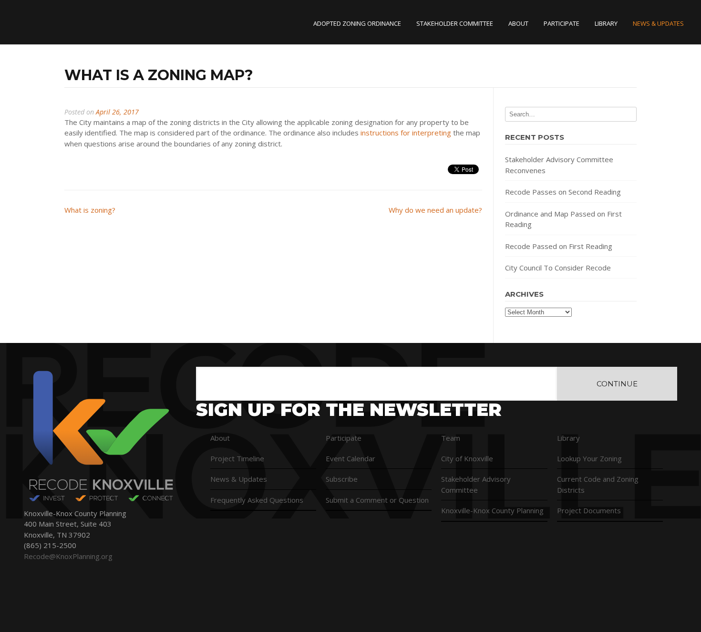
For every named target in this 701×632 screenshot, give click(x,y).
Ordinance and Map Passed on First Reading (563, 219)
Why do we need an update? (435, 210)
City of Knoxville (467, 458)
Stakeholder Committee (454, 23)
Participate (561, 23)
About (518, 23)
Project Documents (589, 510)
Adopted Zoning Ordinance (357, 23)
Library (606, 23)
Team (450, 438)
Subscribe (342, 479)
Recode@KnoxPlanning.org (68, 556)
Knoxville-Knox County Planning (492, 510)
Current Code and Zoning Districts (598, 484)
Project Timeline (237, 458)
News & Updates (658, 23)
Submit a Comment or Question (377, 500)
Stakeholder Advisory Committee (476, 484)
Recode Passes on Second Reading (563, 192)
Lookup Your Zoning (589, 458)
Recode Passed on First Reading (558, 246)
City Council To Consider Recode (558, 267)
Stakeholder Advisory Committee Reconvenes (559, 165)
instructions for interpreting (406, 132)
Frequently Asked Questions (256, 500)
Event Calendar (350, 458)
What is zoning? (89, 210)
